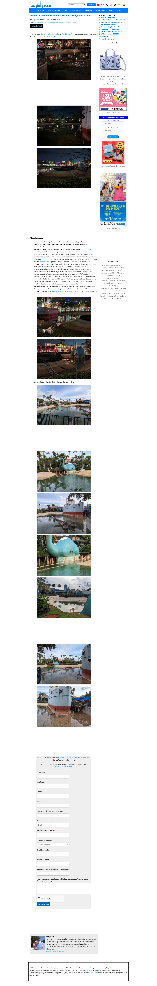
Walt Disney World (54, 10)
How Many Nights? (44, 850)
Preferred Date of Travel (46, 830)
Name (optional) (113, 120)
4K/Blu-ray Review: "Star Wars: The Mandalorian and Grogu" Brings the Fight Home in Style (113, 273)
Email (39, 792)
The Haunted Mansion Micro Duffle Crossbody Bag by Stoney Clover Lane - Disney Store (113, 78)
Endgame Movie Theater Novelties (113, 20)
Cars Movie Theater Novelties (111, 22)
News (111, 10)
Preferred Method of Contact (48, 821)
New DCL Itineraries (108, 17)
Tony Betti (35, 20)
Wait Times (76, 10)
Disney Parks (36, 22)
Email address (113, 127)
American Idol (44, 262)
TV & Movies (88, 10)
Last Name (41, 782)
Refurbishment (72, 22)
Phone (39, 801)
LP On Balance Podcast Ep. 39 (111, 32)
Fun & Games (100, 10)
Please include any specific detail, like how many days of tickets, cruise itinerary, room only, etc (62, 880)
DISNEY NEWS (103, 37)
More (119, 10)
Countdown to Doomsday (110, 29)
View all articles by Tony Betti (55, 951)
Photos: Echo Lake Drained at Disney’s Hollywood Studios (61, 15)
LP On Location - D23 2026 (110, 34)
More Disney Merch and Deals (113, 84)
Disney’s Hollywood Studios (50, 34)
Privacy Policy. (93, 973)
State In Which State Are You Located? (50, 811)
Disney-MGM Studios (59, 22)
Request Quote (43, 904)
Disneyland (40, 10)
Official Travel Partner (113, 113)
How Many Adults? (44, 860)
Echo (50, 36)
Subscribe (91, 4)
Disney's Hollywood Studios (47, 22)
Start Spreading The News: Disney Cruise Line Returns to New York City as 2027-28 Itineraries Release (113, 296)
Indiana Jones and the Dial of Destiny (66, 291)
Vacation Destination (45, 840)
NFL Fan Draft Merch (108, 24)
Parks (67, 22)
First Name (41, 772)
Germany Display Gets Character (113, 27)
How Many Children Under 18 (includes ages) (53, 869)
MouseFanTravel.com (68, 757)
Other (66, 10)
